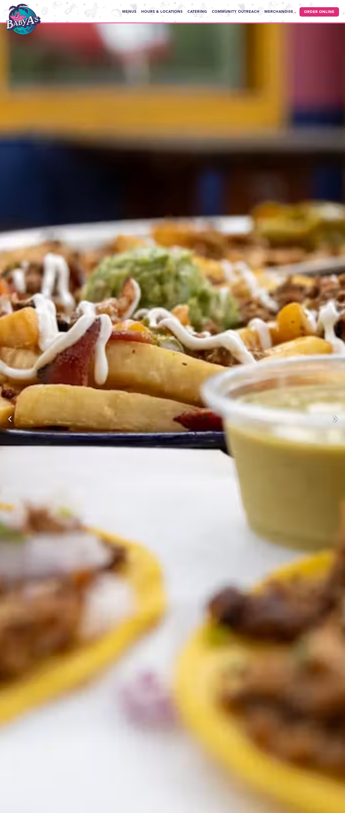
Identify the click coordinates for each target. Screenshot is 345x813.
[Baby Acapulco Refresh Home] (23, 19)
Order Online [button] (319, 12)
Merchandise (279, 12)
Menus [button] (129, 12)
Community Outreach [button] (236, 12)
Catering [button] (197, 12)
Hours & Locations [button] (162, 12)
